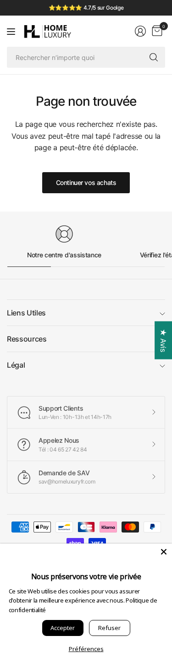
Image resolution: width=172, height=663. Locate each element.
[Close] (163, 551)
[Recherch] (153, 57)
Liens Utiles (26, 312)
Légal (16, 365)
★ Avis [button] (163, 340)
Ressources (27, 338)
